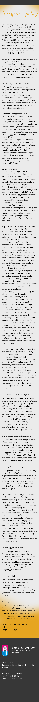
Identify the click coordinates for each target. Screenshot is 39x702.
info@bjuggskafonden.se (12, 569)
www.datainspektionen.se (20, 590)
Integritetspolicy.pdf (10, 629)
